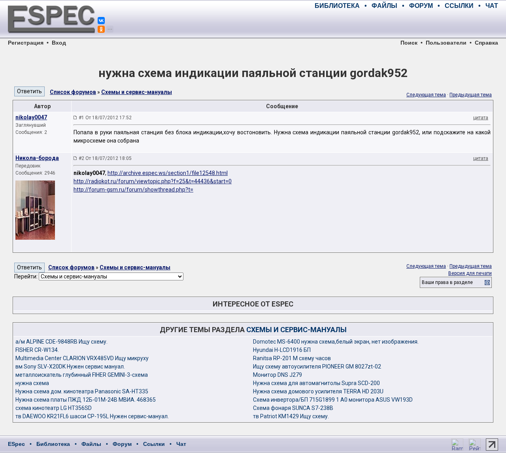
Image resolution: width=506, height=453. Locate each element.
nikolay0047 (31, 117)
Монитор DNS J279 (277, 375)
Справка (486, 42)
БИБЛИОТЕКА (337, 5)
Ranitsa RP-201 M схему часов (292, 358)
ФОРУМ (421, 5)
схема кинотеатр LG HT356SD (53, 408)
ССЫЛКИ (459, 5)
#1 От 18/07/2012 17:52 (105, 117)
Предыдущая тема (470, 95)
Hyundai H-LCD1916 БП (282, 350)
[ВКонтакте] (101, 20)
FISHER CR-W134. (37, 350)
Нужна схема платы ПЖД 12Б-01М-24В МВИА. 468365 (85, 400)
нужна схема (32, 383)
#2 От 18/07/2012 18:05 (105, 158)
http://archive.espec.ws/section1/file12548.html (168, 173)
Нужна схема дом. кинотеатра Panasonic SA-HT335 (81, 391)
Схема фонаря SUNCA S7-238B (293, 408)
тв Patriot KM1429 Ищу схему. (291, 416)
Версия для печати (470, 273)
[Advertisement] (405, 24)
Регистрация (25, 42)
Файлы (91, 444)
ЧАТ (491, 5)
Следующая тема (426, 95)
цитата (480, 117)
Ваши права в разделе (447, 282)
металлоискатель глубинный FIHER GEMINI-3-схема (81, 375)
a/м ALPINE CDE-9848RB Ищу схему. (61, 341)
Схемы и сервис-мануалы (136, 92)
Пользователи (446, 42)
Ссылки (154, 444)
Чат (181, 444)
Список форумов (73, 92)
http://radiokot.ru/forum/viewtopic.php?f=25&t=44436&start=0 (153, 181)
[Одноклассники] (101, 29)
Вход (59, 42)
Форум (122, 444)
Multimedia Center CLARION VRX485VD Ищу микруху (82, 358)
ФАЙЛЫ (384, 5)
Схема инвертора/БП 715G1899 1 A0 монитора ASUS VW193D (333, 400)
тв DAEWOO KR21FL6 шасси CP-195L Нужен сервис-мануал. (92, 416)
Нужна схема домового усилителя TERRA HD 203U (318, 391)
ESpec (16, 444)
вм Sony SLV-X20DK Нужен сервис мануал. (70, 366)
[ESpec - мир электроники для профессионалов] (51, 37)
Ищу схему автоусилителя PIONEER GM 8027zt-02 (317, 366)
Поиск (408, 42)
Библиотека (53, 444)
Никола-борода (37, 158)
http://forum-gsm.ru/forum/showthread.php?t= (133, 189)
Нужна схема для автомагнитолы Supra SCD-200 (316, 383)
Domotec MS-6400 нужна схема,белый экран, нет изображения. (336, 341)
